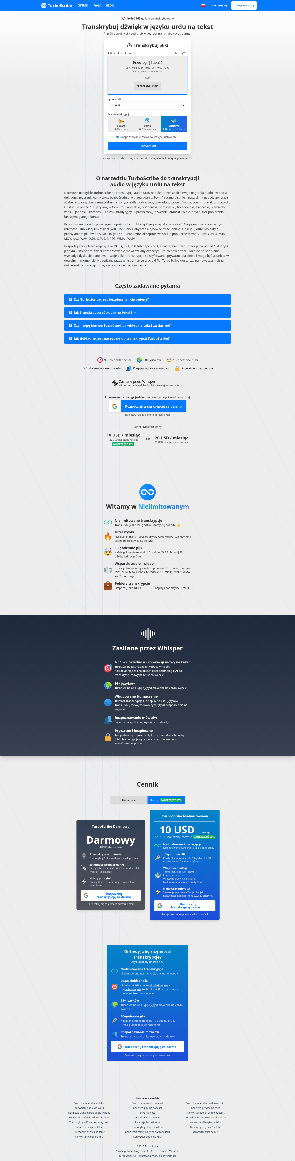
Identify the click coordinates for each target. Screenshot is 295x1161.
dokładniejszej (159, 985)
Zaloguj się (219, 5)
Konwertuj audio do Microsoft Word (89, 1117)
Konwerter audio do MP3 (147, 1136)
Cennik (83, 5)
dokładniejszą (127, 671)
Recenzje (162, 1151)
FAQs (97, 5)
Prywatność (169, 1155)
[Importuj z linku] (183, 53)
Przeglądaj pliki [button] (147, 86)
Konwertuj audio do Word (89, 1107)
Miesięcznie (129, 800)
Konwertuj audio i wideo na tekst (205, 1112)
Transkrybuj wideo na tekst (147, 1103)
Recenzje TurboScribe (147, 1122)
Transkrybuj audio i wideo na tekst (205, 1103)
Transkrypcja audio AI (147, 1117)
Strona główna (124, 1151)
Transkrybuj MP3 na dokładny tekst (89, 1122)
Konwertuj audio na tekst (147, 1107)
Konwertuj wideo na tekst (205, 1107)
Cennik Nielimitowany (147, 427)
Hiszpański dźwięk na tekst (89, 1131)
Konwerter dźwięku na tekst (206, 1122)
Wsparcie (173, 1151)
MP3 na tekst (147, 1112)
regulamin (158, 158)
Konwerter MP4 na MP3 (205, 1131)
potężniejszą (150, 671)
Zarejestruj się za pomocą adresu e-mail (148, 414)
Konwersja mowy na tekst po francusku (147, 1131)
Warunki (157, 1155)
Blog (110, 5)
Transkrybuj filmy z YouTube (147, 1127)
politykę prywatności (179, 158)
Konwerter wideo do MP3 (89, 1136)
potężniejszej (133, 989)
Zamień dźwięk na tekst (89, 1127)
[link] (176, 53)
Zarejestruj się (244, 5)
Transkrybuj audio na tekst (89, 1103)
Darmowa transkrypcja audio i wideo (89, 1112)
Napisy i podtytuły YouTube (205, 1127)
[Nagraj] (176, 53)
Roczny (165, 800)
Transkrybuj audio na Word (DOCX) (206, 1117)
